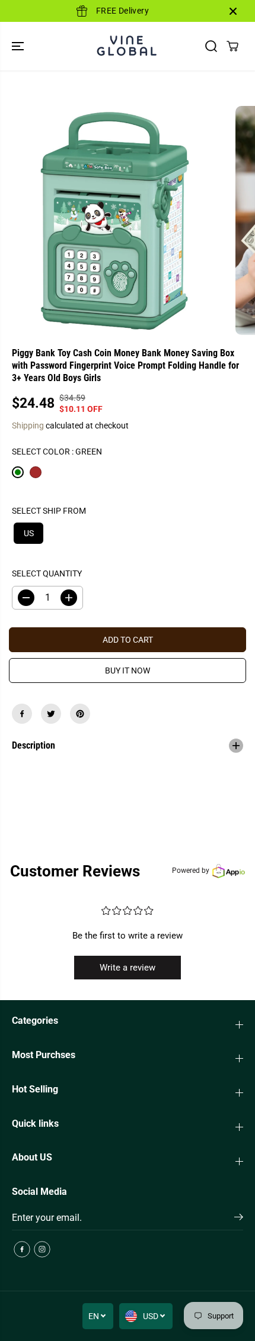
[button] (19, 46)
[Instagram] (42, 1249)
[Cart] (232, 46)
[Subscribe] (238, 1219)
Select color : (57, 451)
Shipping (28, 425)
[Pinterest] (80, 714)
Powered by (190, 870)
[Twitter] (51, 714)
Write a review (127, 967)
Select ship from (49, 510)
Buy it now (127, 670)
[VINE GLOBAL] (127, 46)
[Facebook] (22, 714)
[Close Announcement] (233, 11)
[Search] (211, 46)
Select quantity (47, 573)
